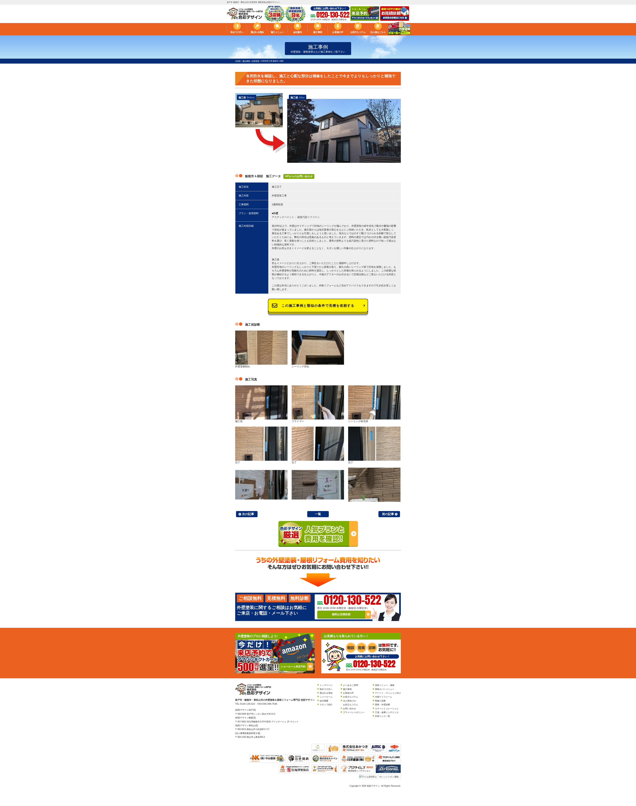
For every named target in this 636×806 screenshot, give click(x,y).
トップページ (326, 685)
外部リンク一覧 (382, 716)
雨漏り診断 (380, 701)
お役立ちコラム (358, 32)
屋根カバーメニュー (384, 689)
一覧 (318, 514)
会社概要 (324, 701)
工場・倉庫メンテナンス (387, 712)
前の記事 (388, 514)
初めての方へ (236, 32)
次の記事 (248, 514)
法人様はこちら (378, 32)
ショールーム (326, 697)
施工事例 (317, 32)
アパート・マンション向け (388, 693)
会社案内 (297, 32)
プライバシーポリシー (354, 712)
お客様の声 (337, 32)
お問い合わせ (349, 708)
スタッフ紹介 (326, 704)
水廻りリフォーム (383, 697)
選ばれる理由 (257, 32)
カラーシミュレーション (387, 708)
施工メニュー (277, 32)
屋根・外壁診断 (382, 704)
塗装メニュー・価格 (384, 685)
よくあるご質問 (350, 685)
